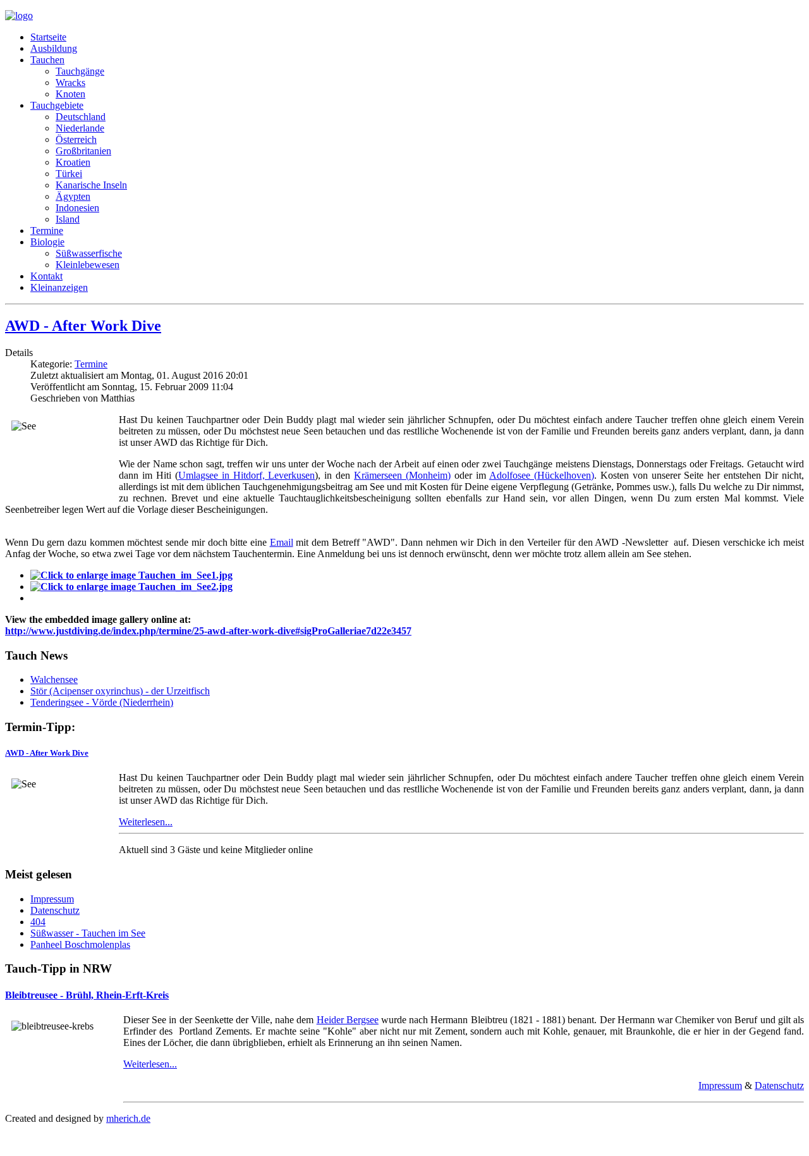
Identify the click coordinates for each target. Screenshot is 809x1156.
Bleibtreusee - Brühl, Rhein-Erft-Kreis (87, 995)
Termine (46, 230)
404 (38, 921)
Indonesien (77, 207)
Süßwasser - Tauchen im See (87, 933)
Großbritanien (83, 150)
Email (281, 542)
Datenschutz (55, 910)
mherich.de (128, 1118)
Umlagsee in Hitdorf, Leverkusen (246, 475)
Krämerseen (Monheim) (402, 475)
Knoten (70, 94)
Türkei (69, 173)
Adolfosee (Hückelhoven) (541, 475)
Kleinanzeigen (59, 287)
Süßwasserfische (89, 253)
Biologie (47, 242)
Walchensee (54, 679)
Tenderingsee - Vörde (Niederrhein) (101, 702)
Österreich (76, 139)
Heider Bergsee (348, 1019)
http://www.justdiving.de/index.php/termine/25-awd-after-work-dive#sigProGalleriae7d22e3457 (208, 630)
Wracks (70, 82)
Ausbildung (53, 48)
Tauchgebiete (56, 105)
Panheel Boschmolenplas (80, 944)
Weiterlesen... (146, 821)
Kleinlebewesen (87, 264)
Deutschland (81, 116)
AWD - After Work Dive (83, 325)
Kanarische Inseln (91, 185)
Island (68, 219)
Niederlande (80, 128)
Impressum (52, 899)
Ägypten (73, 196)
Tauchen (47, 59)
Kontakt (46, 276)
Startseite (48, 37)
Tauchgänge (80, 71)
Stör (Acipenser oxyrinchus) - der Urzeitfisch (120, 691)
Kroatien (73, 162)
